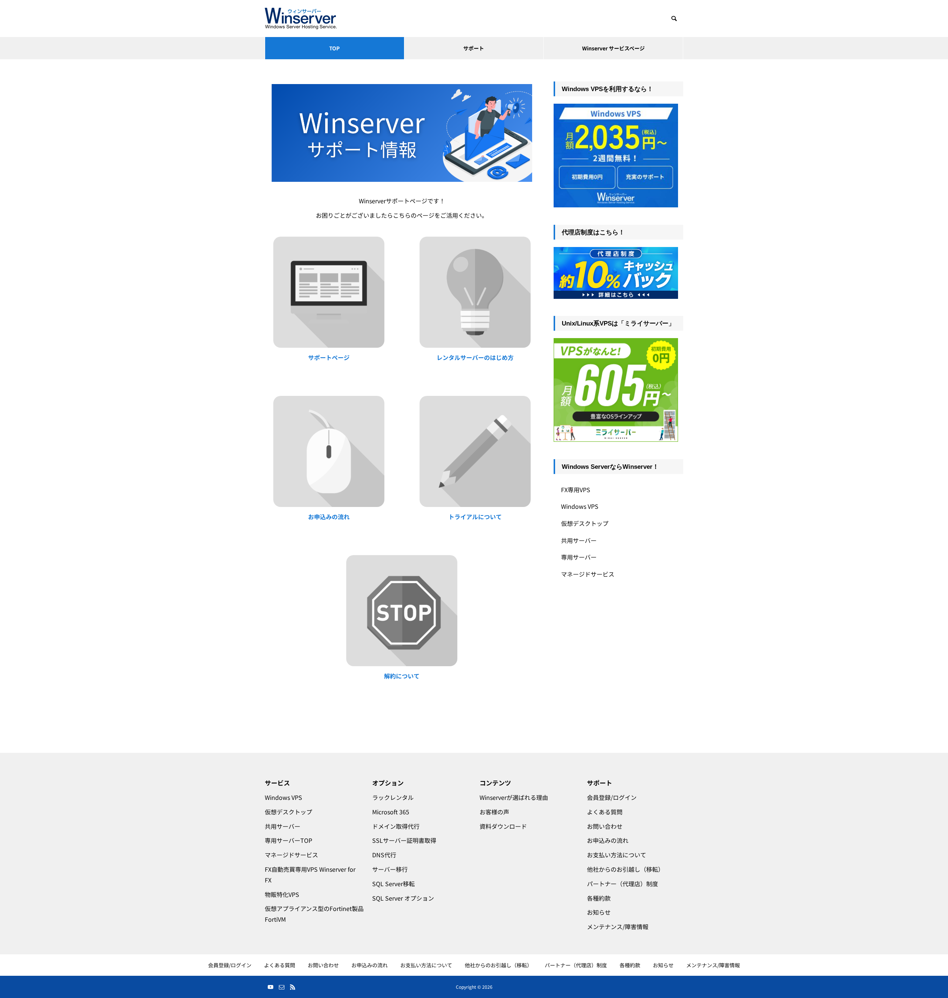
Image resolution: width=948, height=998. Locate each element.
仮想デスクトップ (584, 523)
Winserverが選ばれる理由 (514, 797)
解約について (402, 675)
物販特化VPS (282, 894)
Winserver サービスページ (613, 48)
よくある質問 (604, 811)
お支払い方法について (616, 854)
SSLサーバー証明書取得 (404, 840)
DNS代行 (384, 854)
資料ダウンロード (503, 826)
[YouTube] (270, 987)
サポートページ (329, 357)
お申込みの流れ (329, 516)
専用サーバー (579, 557)
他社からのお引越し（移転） (625, 869)
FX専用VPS (575, 489)
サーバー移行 (390, 869)
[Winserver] (301, 18)
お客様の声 (494, 811)
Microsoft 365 (390, 811)
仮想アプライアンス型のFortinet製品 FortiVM (313, 914)
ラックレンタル (393, 797)
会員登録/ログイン (612, 797)
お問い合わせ (604, 826)
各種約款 (599, 898)
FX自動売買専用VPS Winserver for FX (310, 874)
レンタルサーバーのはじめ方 (475, 357)
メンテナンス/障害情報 (617, 926)
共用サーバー (579, 540)
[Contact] (281, 987)
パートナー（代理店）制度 (622, 883)
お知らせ (599, 912)
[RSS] (292, 987)
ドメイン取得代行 (396, 826)
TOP (334, 48)
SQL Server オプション (403, 898)
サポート (473, 48)
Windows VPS (579, 506)
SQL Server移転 (393, 883)
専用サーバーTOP (288, 840)
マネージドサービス (587, 574)
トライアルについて (475, 516)
